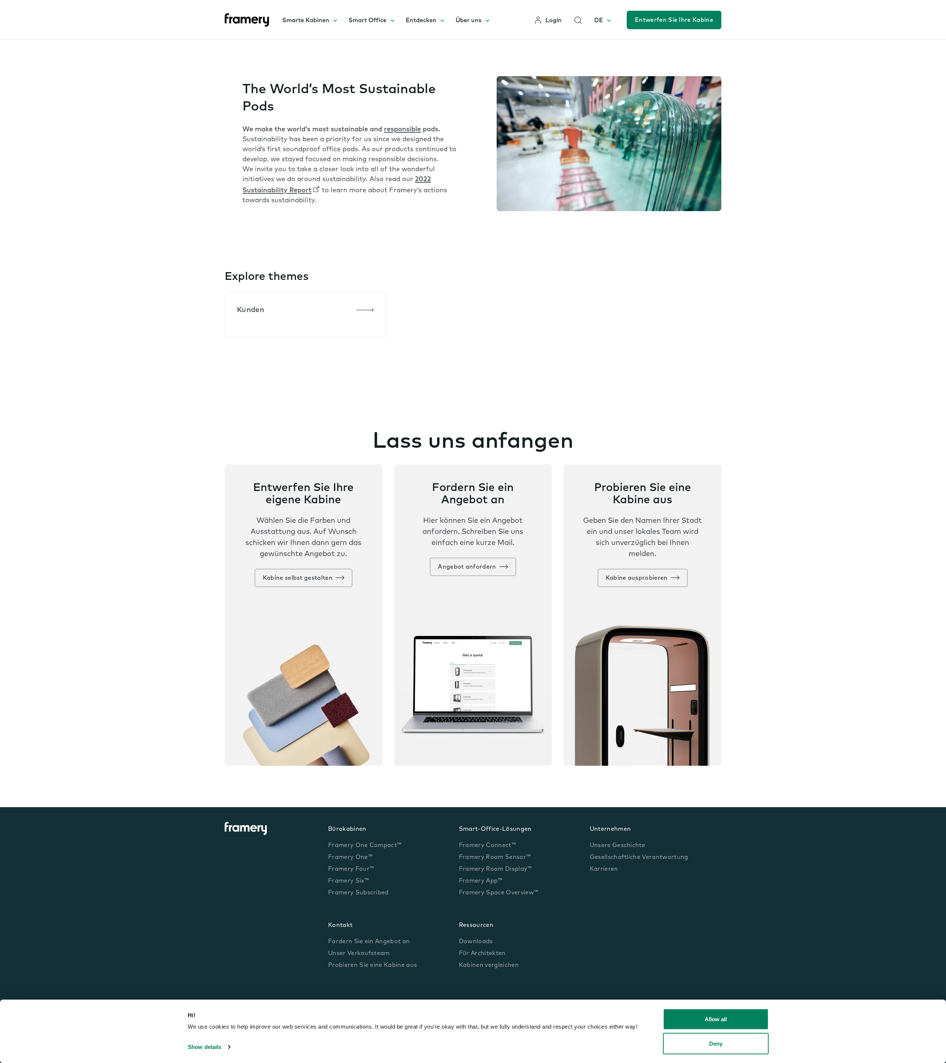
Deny (715, 1043)
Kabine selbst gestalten (298, 578)
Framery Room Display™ (495, 869)
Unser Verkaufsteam (359, 954)
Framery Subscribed (358, 893)
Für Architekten (482, 954)
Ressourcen (476, 925)
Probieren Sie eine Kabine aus (372, 965)
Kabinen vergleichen (489, 965)
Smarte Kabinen (305, 21)
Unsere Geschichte (617, 846)
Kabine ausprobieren (637, 578)
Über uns (468, 21)
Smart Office (367, 21)
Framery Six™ (348, 881)
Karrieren (604, 869)
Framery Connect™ (487, 846)
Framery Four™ (351, 869)
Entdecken (421, 21)
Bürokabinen (347, 829)
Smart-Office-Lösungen (495, 829)
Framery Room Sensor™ (495, 857)
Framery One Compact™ (364, 846)
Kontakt (340, 925)
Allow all (716, 1019)
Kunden (250, 310)
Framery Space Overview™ (498, 893)
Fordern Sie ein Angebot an (369, 942)
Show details (204, 1047)
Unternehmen (610, 829)
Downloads (476, 942)
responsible (402, 129)
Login (553, 21)
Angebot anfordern (467, 567)
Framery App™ (481, 881)
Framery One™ (350, 857)
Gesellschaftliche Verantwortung (639, 857)
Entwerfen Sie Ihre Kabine (674, 20)
